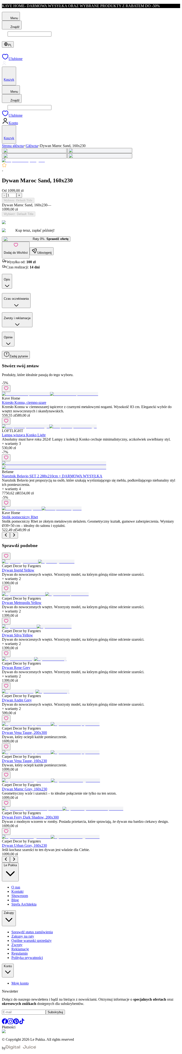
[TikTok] (22, 1023)
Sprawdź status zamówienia (32, 932)
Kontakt (17, 891)
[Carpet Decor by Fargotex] (23, 160)
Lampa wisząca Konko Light (24, 435)
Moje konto (20, 983)
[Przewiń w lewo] (6, 535)
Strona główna (13, 146)
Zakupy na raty (22, 936)
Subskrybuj (55, 1012)
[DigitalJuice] (21, 1048)
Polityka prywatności (27, 958)
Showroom (19, 896)
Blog (15, 900)
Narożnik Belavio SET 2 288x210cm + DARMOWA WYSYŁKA (52, 476)
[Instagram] (10, 1023)
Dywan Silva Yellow (17, 635)
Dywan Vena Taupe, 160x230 (24, 761)
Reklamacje (20, 949)
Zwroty (17, 945)
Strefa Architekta (23, 904)
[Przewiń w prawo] (14, 535)
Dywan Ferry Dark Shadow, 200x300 (30, 817)
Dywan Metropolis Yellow (21, 603)
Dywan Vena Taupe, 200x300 (24, 733)
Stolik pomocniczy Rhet (20, 517)
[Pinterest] (16, 1023)
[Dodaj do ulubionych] (6, 388)
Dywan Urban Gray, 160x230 (24, 845)
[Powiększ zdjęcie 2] (99, 150)
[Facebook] (5, 1023)
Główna (32, 146)
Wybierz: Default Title (18, 200)
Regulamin (19, 953)
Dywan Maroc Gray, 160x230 (24, 789)
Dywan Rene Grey (16, 668)
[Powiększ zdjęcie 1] (34, 150)
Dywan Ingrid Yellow (18, 570)
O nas (15, 887)
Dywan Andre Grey (17, 700)
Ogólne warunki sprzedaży (31, 941)
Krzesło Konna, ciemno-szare (24, 402)
